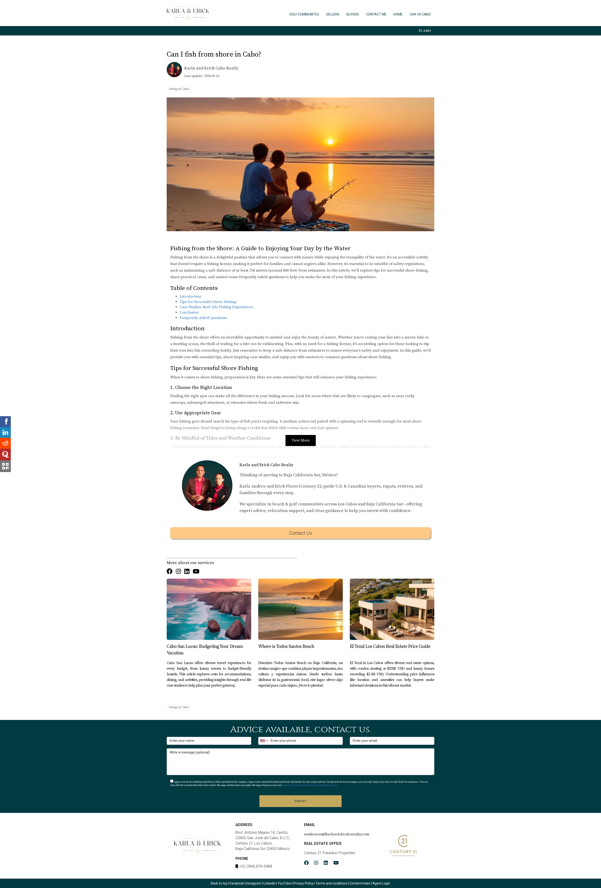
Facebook (237, 883)
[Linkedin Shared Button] (5, 432)
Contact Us (300, 533)
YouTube (284, 883)
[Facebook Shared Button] (5, 421)
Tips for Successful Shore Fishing (208, 302)
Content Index (360, 883)
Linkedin (269, 883)
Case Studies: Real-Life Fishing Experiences (216, 307)
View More (301, 440)
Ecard (425, 30)
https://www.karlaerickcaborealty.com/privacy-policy (310, 785)
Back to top (219, 883)
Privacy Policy (303, 883)
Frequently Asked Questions (203, 317)
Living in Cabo (179, 89)
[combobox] (263, 741)
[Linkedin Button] (186, 572)
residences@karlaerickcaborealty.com (336, 834)
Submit (300, 801)
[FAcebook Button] (170, 572)
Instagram (253, 883)
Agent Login (381, 883)
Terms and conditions (331, 883)
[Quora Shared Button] (5, 454)
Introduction (190, 296)
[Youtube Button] (196, 572)
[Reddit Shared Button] (5, 443)
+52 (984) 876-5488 (255, 866)
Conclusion (189, 312)
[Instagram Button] (178, 572)
